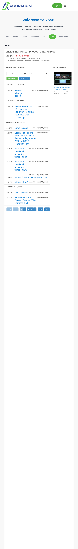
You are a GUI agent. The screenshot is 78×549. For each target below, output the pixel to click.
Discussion (35, 37)
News (52, 37)
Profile (15, 37)
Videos (24, 37)
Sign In (57, 5)
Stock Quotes (63, 37)
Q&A (44, 37)
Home (7, 37)
